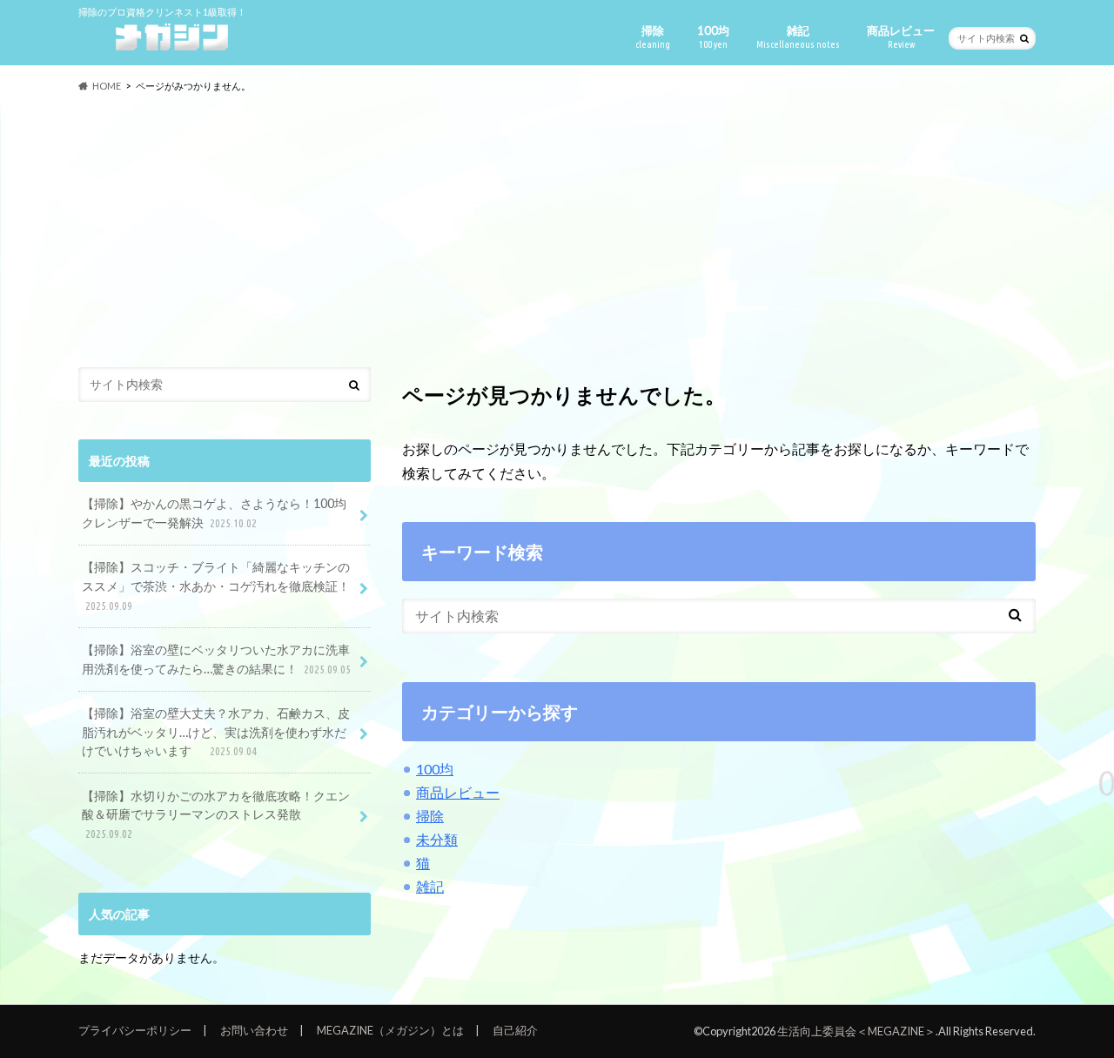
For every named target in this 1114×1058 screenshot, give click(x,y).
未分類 (437, 839)
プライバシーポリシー (134, 1030)
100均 (713, 36)
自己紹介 (515, 1030)
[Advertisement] (557, 230)
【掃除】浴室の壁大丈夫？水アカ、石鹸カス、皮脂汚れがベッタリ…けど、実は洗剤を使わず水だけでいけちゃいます (216, 732)
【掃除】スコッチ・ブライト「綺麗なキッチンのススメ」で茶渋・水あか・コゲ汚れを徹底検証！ (216, 585)
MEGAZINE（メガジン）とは (390, 1030)
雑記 (798, 36)
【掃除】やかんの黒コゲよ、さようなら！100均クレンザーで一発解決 (214, 513)
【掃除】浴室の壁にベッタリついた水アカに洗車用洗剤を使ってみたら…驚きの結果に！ (216, 659)
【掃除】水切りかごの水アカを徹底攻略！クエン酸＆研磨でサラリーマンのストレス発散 (216, 814)
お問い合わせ (254, 1030)
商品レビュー (901, 36)
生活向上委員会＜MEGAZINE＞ (856, 1031)
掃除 (652, 36)
